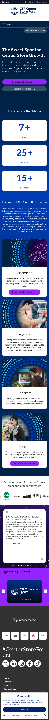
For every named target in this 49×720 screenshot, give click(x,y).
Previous (3, 591)
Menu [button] (9, 24)
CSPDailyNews (5, 663)
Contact (7, 681)
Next (45, 591)
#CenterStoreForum (23, 652)
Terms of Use (10, 689)
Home (6, 678)
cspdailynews (21, 663)
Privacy (7, 685)
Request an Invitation (34, 31)
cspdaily (37, 663)
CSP (29, 663)
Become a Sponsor (22, 89)
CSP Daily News (13, 663)
